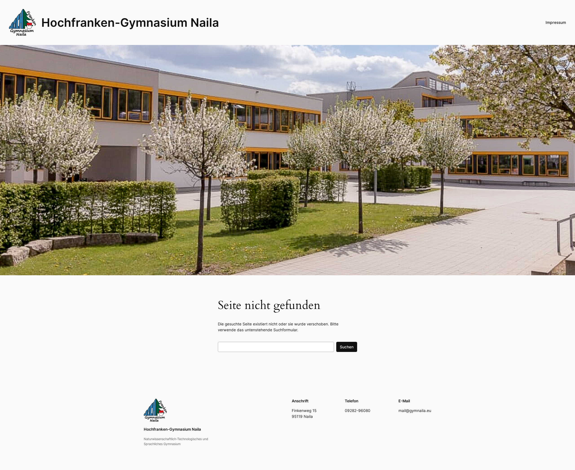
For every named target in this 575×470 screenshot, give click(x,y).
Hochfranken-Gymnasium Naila (130, 22)
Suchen (347, 347)
